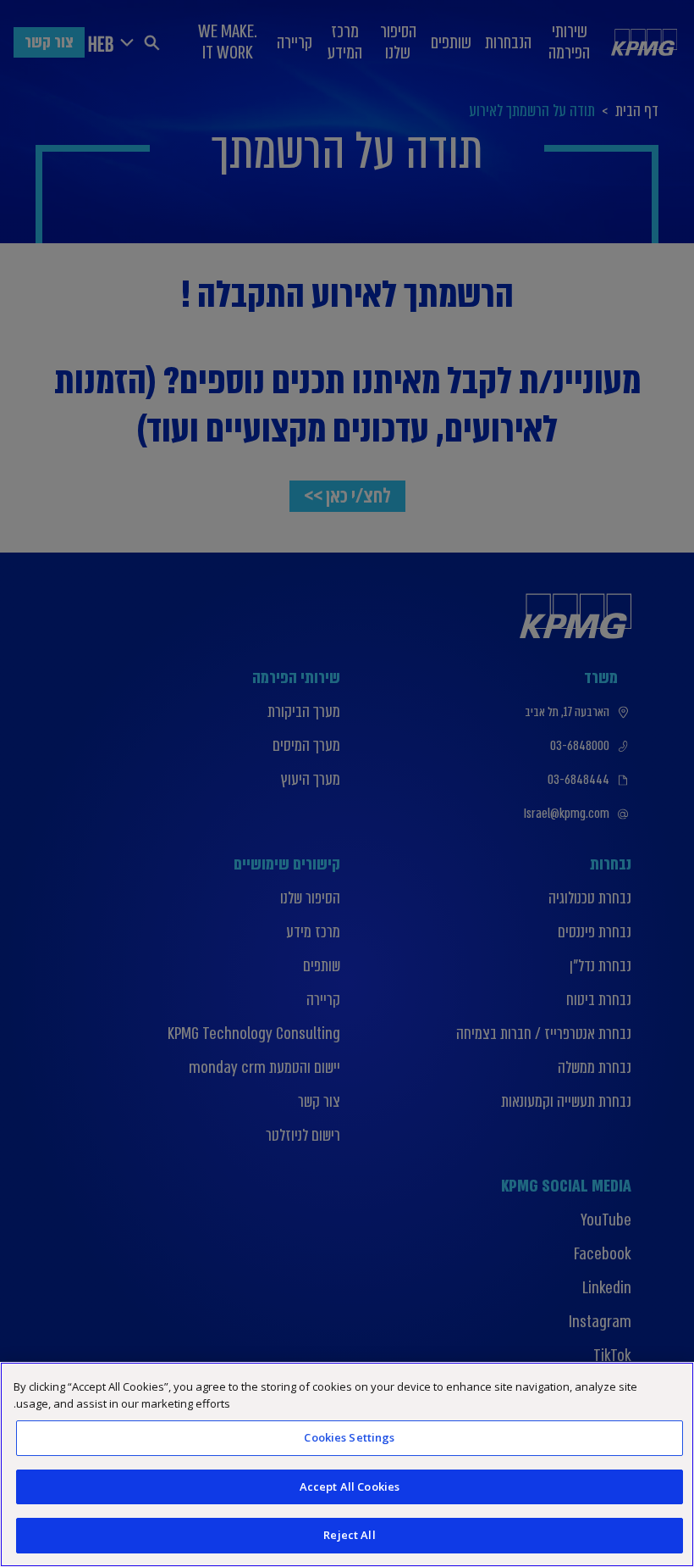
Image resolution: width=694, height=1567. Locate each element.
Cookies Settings (349, 1437)
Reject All (349, 1534)
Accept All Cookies (349, 1486)
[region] (347, 1464)
